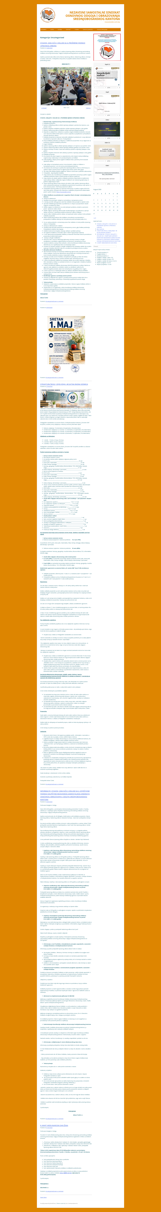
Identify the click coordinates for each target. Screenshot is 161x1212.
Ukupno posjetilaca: (102, 264)
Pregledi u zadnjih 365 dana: (104, 261)
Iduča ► (88, 108)
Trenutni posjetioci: (102, 252)
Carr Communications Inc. (72, 1203)
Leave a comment (58, 301)
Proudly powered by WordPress (48, 1203)
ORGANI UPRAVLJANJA (102, 29)
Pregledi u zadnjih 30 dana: (104, 259)
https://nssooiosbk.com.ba (64, 192)
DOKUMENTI (43, 29)
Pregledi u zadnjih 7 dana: (104, 257)
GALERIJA (60, 29)
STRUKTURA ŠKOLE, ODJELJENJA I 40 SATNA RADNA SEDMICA (64, 384)
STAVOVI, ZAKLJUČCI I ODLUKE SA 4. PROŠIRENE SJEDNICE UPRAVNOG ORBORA (107, 225)
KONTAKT (68, 29)
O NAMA (77, 29)
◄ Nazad (43, 108)
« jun (94, 218)
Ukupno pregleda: (101, 262)
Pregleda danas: (101, 254)
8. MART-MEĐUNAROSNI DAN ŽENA (54, 1125)
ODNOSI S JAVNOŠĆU (88, 29)
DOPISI (52, 29)
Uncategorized (49, 301)
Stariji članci (43, 1197)
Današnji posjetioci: (102, 256)
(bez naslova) (100, 229)
